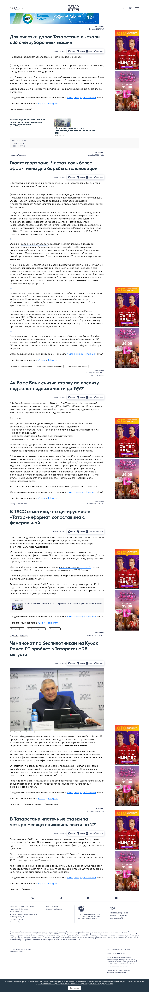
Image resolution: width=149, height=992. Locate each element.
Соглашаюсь (74, 988)
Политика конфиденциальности (117, 967)
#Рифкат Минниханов (33, 804)
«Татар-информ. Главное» (81, 97)
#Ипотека (14, 890)
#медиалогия (55, 629)
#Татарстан (15, 804)
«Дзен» (41, 104)
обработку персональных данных (48, 984)
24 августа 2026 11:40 (95, 504)
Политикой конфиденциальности (101, 984)
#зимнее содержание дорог (21, 366)
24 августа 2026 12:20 (95, 373)
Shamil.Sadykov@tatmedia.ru (116, 972)
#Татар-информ (17, 629)
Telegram (53, 104)
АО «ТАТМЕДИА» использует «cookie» (119, 957)
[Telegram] (60, 898)
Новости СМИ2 (18, 143)
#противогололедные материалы (50, 366)
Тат (22, 8)
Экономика (99, 26)
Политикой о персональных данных (74, 984)
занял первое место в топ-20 (75, 567)
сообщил (15, 339)
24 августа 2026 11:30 (95, 635)
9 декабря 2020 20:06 (95, 155)
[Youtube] (116, 898)
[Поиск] (124, 8)
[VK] (32, 898)
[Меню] (137, 8)
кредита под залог (88, 409)
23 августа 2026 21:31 (95, 811)
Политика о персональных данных (118, 949)
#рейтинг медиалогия (36, 629)
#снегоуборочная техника (21, 109)
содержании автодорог (34, 244)
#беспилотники (52, 804)
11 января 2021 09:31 (96, 29)
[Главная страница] (73, 8)
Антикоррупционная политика (117, 953)
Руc (11, 8)
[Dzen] (88, 898)
